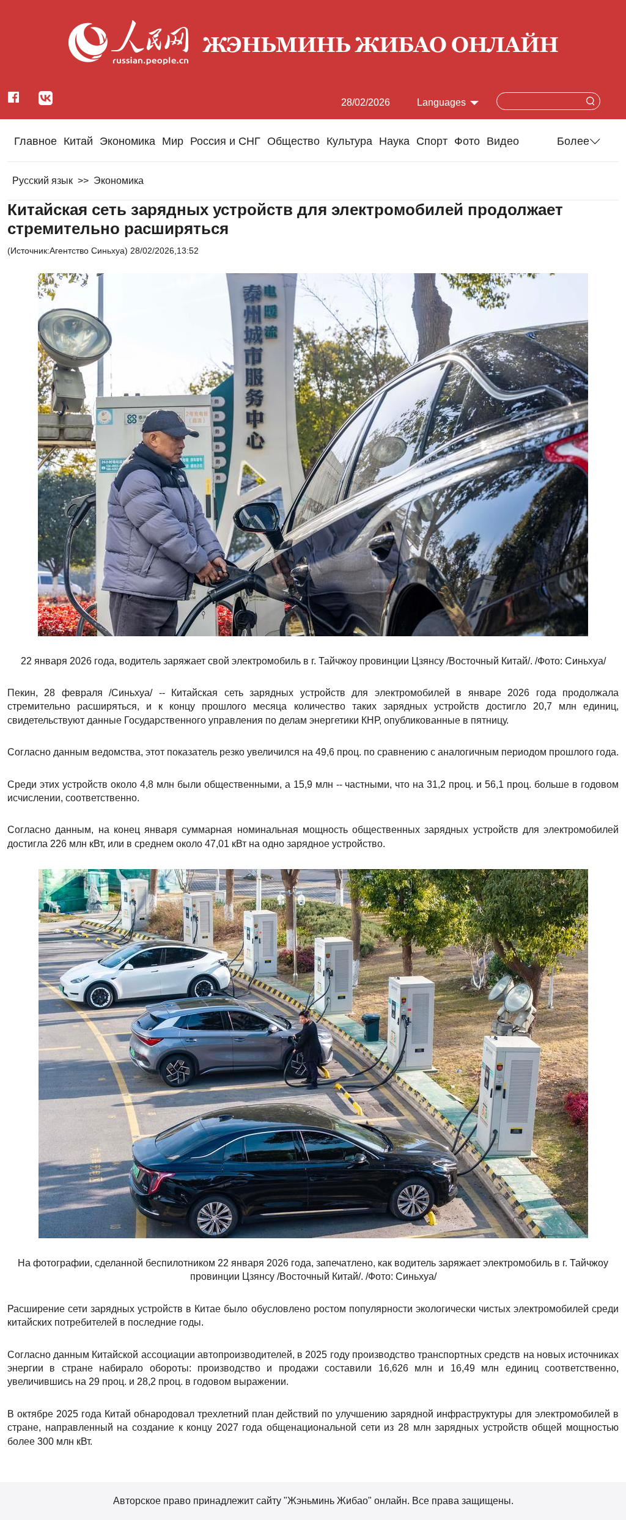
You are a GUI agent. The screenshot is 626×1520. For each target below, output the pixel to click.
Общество (293, 141)
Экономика (127, 141)
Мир (172, 141)
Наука (394, 141)
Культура (349, 141)
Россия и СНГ (225, 141)
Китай (78, 141)
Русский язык (42, 180)
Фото (467, 141)
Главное (35, 141)
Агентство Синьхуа (87, 250)
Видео (503, 141)
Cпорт (431, 141)
